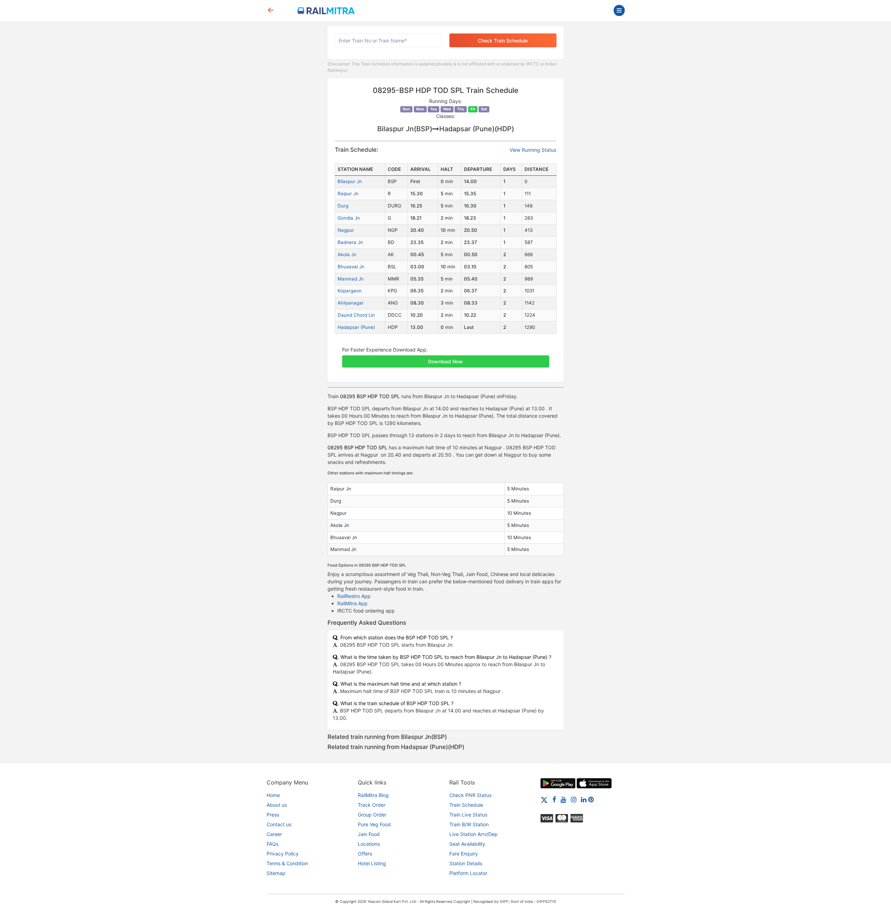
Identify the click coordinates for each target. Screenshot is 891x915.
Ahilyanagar (351, 303)
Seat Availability (467, 844)
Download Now (445, 361)
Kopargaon (350, 290)
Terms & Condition (287, 863)
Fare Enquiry (463, 854)
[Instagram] (573, 799)
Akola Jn (347, 254)
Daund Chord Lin (356, 315)
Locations (369, 844)
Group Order (372, 815)
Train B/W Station (469, 824)
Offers (365, 854)
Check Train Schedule (503, 41)
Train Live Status (468, 815)
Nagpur (346, 230)
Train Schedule (466, 805)
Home (273, 795)
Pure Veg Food (374, 824)
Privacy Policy (283, 854)
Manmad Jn (351, 279)
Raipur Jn (348, 193)
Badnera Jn (350, 242)
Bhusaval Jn (351, 266)
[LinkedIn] (583, 799)
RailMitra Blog (373, 795)
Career (274, 834)
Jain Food (369, 834)
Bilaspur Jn (350, 181)
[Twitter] (544, 799)
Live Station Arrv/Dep (473, 834)
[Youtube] (563, 799)
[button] (445, 358)
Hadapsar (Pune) (356, 327)
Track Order (371, 805)
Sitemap (276, 873)
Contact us (279, 824)
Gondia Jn (349, 218)
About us (277, 805)
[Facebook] (554, 799)
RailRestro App (354, 596)
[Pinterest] (591, 799)
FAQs (272, 844)
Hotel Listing (372, 863)
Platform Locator (468, 873)
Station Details (465, 863)
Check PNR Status (470, 795)
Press (273, 815)
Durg (343, 205)
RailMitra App (352, 603)
